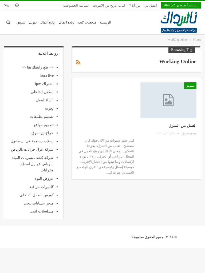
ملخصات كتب (87, 22)
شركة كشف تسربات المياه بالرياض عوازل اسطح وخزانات (33, 164)
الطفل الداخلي (42, 92)
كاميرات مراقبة (41, 187)
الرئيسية (105, 22)
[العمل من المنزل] (168, 100)
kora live (47, 76)
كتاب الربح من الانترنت (109, 5)
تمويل (33, 22)
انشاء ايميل (45, 100)
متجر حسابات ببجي (39, 203)
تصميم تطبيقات (42, 117)
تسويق (21, 22)
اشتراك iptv (44, 84)
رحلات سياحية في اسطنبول (32, 141)
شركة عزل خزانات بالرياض (32, 149)
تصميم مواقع (44, 125)
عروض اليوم (44, 178)
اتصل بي (150, 5)
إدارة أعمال (47, 22)
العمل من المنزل (182, 125)
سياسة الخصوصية (76, 5)
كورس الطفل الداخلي (36, 195)
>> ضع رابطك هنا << (38, 67)
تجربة (49, 108)
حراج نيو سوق (42, 133)
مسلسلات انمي (42, 211)
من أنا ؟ (134, 5)
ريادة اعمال (66, 22)
